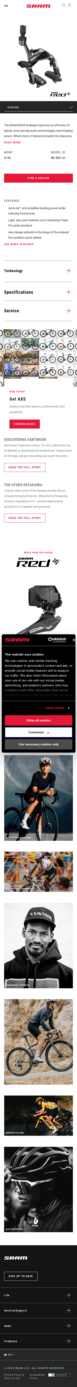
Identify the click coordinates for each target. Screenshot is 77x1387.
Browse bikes (24, 424)
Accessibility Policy (37, 1377)
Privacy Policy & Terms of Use (14, 1377)
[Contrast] (51, 1375)
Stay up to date (21, 1276)
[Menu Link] (6, 6)
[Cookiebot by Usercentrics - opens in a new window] (49, 640)
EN (10, 1354)
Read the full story (25, 467)
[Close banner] (73, 640)
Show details (55, 708)
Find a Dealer (38, 178)
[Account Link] (69, 6)
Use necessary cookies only (39, 744)
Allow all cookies (38, 720)
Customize (36, 732)
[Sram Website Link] (38, 6)
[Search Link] (63, 6)
